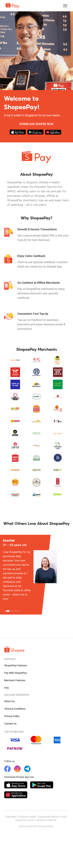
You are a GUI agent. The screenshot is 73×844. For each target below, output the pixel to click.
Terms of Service (27, 826)
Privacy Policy (45, 826)
